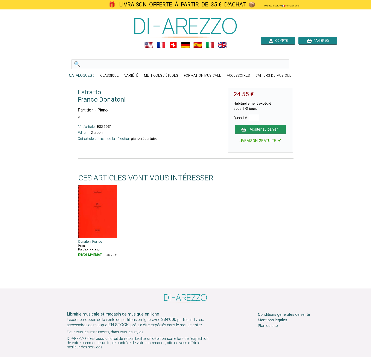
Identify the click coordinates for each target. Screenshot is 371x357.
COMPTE (281, 40)
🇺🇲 (148, 45)
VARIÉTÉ (131, 75)
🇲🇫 (161, 45)
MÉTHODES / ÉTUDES (161, 75)
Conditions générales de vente (284, 314)
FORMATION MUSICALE (202, 75)
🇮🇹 (209, 45)
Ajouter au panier (263, 129)
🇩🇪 (185, 45)
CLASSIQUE (109, 75)
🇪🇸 (197, 45)
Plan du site (268, 326)
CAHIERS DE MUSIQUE (273, 75)
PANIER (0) (320, 40)
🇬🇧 (222, 45)
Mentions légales (272, 320)
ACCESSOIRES (238, 75)
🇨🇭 (173, 45)
